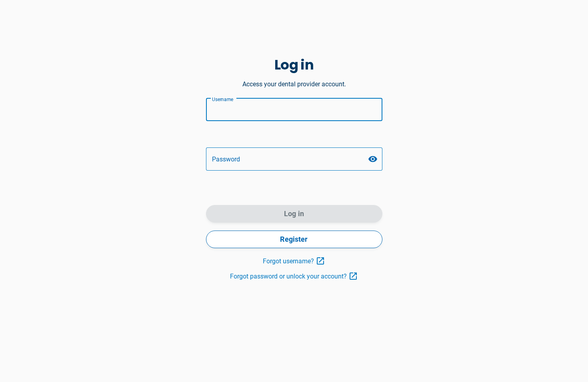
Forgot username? (288, 261)
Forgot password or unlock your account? (288, 276)
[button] (372, 159)
